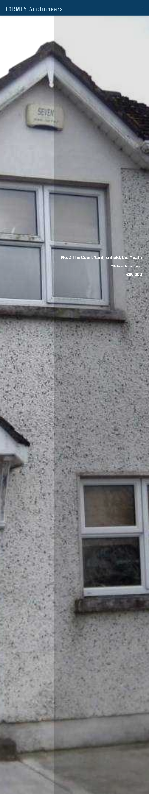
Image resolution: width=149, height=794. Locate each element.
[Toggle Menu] (143, 8)
